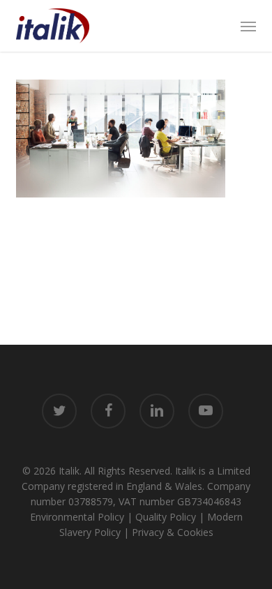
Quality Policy (165, 516)
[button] (248, 26)
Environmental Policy (77, 516)
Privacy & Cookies (172, 532)
